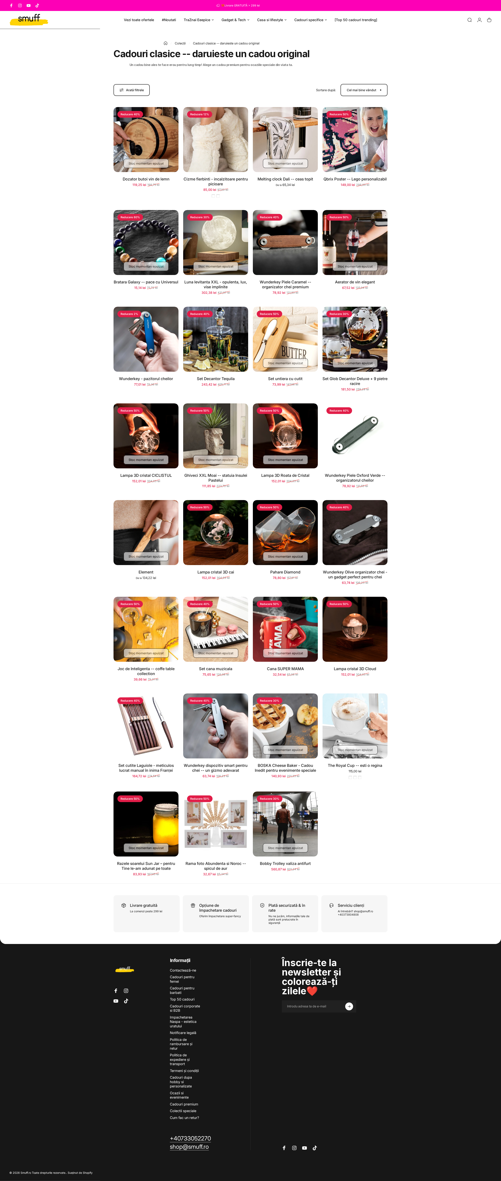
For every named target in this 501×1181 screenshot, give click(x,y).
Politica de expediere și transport (180, 1059)
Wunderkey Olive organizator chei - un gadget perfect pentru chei (355, 574)
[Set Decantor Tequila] (215, 339)
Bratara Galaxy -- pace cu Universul (146, 282)
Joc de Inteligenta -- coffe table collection (146, 671)
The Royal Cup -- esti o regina (355, 765)
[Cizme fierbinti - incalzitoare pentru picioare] (215, 139)
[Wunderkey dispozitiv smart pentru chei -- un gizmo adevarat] (215, 725)
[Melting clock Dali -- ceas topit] (285, 139)
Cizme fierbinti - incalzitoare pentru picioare (216, 181)
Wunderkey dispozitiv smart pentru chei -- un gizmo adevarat (216, 768)
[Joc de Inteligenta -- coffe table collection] (146, 629)
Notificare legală (183, 1033)
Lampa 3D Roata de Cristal (285, 475)
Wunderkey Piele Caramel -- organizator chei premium (285, 284)
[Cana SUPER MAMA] (285, 629)
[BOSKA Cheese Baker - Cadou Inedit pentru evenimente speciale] (285, 725)
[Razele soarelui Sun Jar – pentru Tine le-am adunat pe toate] (146, 824)
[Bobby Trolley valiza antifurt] (285, 824)
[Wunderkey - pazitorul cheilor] (146, 339)
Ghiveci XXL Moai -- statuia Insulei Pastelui (215, 478)
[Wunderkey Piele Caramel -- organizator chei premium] (285, 242)
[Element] (146, 532)
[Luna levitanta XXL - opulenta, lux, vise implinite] (215, 242)
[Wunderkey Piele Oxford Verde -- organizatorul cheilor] (355, 435)
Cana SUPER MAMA (285, 668)
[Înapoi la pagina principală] (166, 43)
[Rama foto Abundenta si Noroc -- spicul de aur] (215, 824)
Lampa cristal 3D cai (215, 572)
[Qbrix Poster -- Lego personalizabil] (355, 139)
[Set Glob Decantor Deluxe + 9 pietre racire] (355, 339)
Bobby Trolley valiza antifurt (285, 863)
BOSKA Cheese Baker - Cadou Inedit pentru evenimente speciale (285, 768)
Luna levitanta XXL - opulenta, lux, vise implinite (215, 284)
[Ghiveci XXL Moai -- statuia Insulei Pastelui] (215, 435)
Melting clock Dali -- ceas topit (285, 179)
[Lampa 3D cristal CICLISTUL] (146, 435)
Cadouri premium (184, 1104)
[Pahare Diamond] (285, 532)
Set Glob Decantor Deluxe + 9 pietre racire (355, 381)
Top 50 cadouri (182, 999)
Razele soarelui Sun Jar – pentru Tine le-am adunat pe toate (146, 866)
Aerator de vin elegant (355, 282)
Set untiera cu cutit (285, 378)
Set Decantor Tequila (216, 378)
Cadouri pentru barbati (182, 990)
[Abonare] (349, 1006)
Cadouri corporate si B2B (185, 1008)
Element (146, 572)
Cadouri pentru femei (182, 979)
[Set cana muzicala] (215, 629)
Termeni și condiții (184, 1071)
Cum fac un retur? (184, 1118)
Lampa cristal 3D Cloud (355, 668)
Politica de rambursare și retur (181, 1044)
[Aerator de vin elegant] (355, 242)
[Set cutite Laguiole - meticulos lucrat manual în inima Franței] (146, 725)
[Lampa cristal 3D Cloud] (355, 629)
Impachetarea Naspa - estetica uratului (183, 1021)
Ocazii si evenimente (179, 1095)
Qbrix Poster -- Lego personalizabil (355, 179)
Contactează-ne (183, 970)
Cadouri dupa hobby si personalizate (181, 1081)
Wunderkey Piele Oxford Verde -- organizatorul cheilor (355, 478)
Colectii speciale (183, 1111)
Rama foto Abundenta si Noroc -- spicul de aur (216, 866)
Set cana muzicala (215, 668)
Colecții (180, 43)
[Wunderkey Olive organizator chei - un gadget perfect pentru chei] (355, 532)
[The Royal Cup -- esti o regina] (355, 725)
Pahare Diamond (285, 572)
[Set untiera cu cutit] (285, 339)
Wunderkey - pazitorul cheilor (146, 378)
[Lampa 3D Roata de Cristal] (285, 435)
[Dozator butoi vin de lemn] (146, 139)
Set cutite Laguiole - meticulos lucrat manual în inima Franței (146, 768)
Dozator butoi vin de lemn (146, 179)
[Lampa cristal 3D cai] (215, 532)
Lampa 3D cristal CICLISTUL (146, 475)
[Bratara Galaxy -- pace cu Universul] (146, 242)
